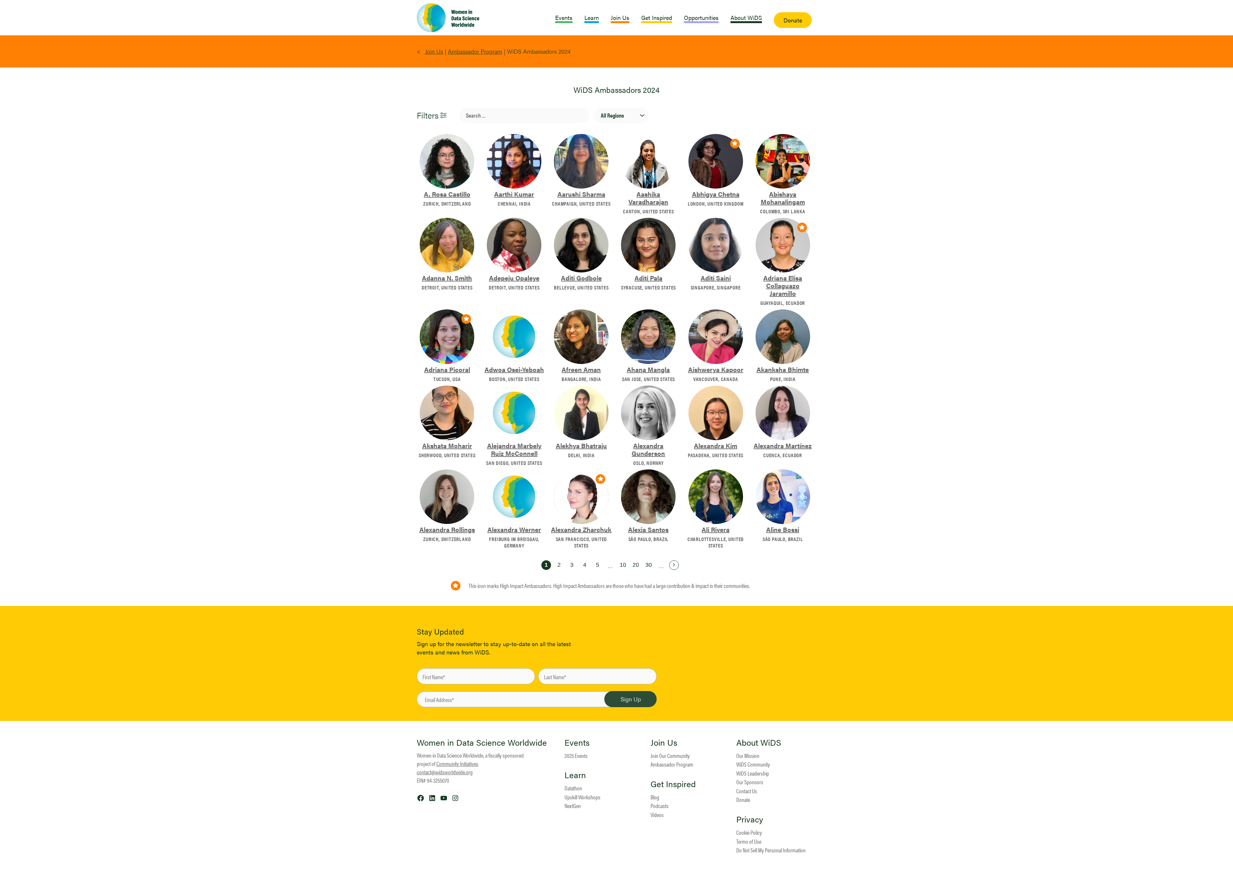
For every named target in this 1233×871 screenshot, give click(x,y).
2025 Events (576, 755)
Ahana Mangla (648, 369)
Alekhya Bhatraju (581, 445)
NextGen (572, 806)
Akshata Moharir (447, 445)
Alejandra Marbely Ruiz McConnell (514, 449)
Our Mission (747, 755)
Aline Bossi (782, 529)
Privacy (749, 819)
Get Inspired (673, 783)
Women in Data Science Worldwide (482, 742)
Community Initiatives (457, 764)
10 (623, 565)
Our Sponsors (749, 782)
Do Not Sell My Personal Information (771, 850)
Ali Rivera (716, 529)
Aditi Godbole (581, 278)
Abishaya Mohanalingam (783, 198)
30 (648, 565)
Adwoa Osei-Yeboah (514, 369)
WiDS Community (753, 764)
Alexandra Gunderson (648, 449)
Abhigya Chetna (715, 194)
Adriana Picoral (447, 369)
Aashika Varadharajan (648, 198)
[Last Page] (687, 565)
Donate (743, 799)
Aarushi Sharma (581, 194)
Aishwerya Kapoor (715, 369)
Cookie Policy (749, 832)
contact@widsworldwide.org (445, 772)
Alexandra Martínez (783, 445)
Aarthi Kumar (514, 194)
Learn (575, 774)
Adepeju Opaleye (514, 278)
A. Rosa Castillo (447, 194)
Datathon (573, 788)
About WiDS (758, 742)
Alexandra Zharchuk (581, 529)
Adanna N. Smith (447, 278)
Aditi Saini (716, 278)
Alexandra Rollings (447, 529)
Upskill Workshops (582, 797)
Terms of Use (748, 841)
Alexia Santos (648, 529)
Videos (657, 815)
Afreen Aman (581, 369)
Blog (655, 797)
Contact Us (746, 791)
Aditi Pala (648, 278)
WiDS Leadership (752, 773)
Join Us (434, 51)
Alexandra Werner (514, 529)
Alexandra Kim (715, 445)
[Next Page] (674, 565)
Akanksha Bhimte (782, 369)
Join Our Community (670, 755)
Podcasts (660, 806)
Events (577, 742)
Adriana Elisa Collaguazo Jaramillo (782, 285)
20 (636, 565)
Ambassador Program (475, 51)
